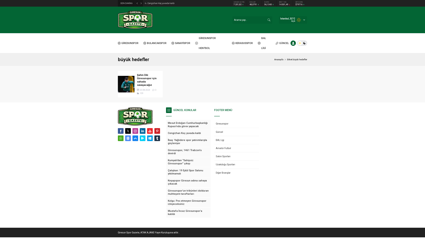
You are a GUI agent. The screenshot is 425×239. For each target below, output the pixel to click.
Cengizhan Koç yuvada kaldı (160, 3)
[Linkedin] (142, 131)
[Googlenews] (128, 138)
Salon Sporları (223, 156)
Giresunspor (222, 123)
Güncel (219, 132)
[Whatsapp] (121, 138)
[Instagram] (135, 131)
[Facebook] (121, 131)
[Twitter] (128, 131)
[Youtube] (150, 131)
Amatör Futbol (223, 148)
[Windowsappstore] (150, 138)
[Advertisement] (103, 51)
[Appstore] (135, 138)
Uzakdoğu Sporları (225, 164)
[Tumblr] (157, 138)
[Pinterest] (157, 131)
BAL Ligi (220, 140)
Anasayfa (278, 59)
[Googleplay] (142, 138)
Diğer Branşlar (223, 172)
